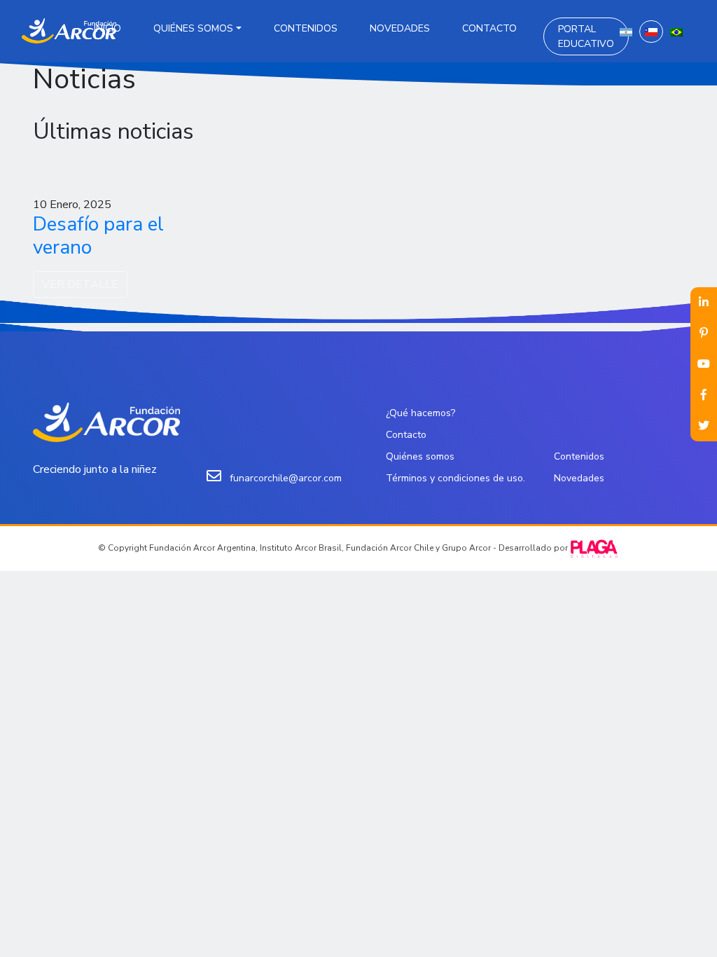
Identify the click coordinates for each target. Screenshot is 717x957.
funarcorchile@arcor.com (286, 478)
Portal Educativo (586, 36)
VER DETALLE (80, 284)
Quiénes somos (193, 28)
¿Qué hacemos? (420, 413)
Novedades (400, 28)
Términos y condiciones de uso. (455, 478)
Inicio (107, 28)
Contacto (489, 28)
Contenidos (305, 28)
